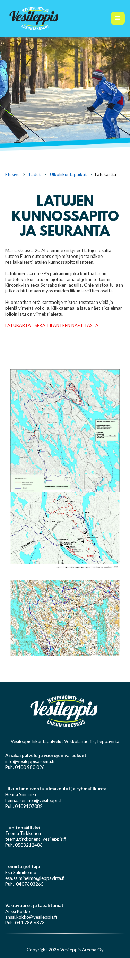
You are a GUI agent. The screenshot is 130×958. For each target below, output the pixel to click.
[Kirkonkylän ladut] (65, 529)
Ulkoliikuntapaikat (68, 174)
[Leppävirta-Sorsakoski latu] (65, 617)
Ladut (35, 174)
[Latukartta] (65, 446)
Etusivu (12, 174)
